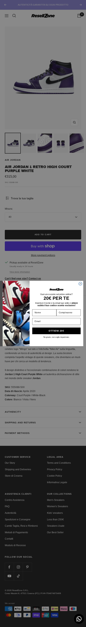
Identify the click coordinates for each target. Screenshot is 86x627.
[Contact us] (79, 619)
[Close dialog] (80, 283)
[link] (56, 289)
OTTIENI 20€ (56, 331)
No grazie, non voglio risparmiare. (56, 337)
